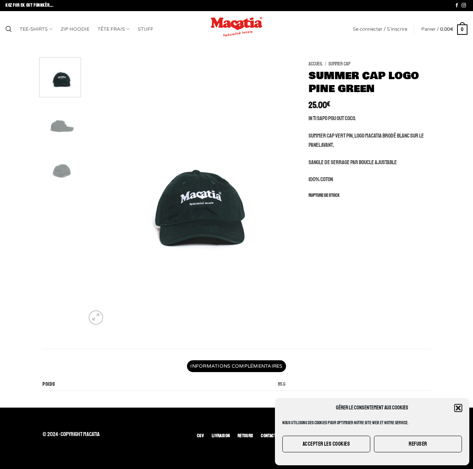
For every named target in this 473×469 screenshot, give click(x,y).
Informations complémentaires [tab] (236, 366)
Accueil (316, 64)
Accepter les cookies (326, 444)
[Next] (284, 192)
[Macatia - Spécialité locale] (236, 27)
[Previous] (99, 192)
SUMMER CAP (339, 64)
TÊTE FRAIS (111, 29)
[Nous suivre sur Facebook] (457, 5)
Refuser (418, 444)
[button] (458, 408)
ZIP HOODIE (75, 29)
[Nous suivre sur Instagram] (464, 5)
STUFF (145, 29)
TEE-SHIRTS (34, 29)
